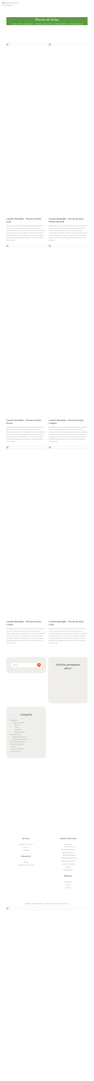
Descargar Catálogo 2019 (26, 865)
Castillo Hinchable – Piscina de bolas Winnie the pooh (66, 220)
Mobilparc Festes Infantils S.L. (34, 903)
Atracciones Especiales (18, 744)
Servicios (26, 847)
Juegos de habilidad (17, 749)
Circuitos (13, 746)
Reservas (68, 888)
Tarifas (26, 862)
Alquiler (37, 24)
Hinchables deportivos (18, 741)
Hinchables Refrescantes (20, 739)
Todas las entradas (25, 24)
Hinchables (47, 24)
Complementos (15, 751)
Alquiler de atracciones (26, 844)
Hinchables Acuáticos (19, 737)
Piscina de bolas (20, 732)
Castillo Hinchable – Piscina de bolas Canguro (66, 421)
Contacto (68, 885)
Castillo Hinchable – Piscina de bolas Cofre (66, 623)
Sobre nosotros (68, 882)
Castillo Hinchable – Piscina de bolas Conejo (23, 623)
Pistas (16, 727)
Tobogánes (18, 730)
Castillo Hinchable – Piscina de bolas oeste (23, 220)
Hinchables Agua (16, 734)
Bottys (17, 725)
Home (13, 24)
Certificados (26, 850)
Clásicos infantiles (60, 24)
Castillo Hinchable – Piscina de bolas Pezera (23, 421)
